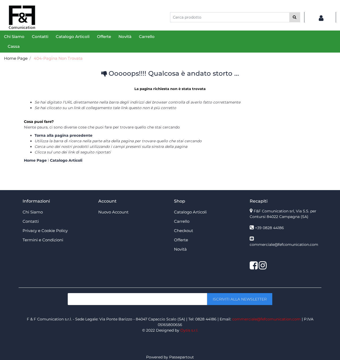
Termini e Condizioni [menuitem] (43, 239)
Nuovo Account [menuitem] (113, 212)
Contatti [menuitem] (40, 36)
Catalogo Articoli (66, 160)
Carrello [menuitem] (147, 36)
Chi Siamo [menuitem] (14, 36)
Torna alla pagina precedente (63, 135)
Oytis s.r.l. (189, 330)
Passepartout (181, 357)
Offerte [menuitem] (104, 36)
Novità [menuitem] (124, 36)
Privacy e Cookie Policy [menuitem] (45, 230)
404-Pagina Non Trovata (58, 58)
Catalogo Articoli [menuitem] (73, 36)
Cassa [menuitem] (14, 46)
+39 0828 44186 (269, 227)
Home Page (16, 58)
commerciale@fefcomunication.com (284, 244)
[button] (294, 17)
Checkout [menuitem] (183, 230)
